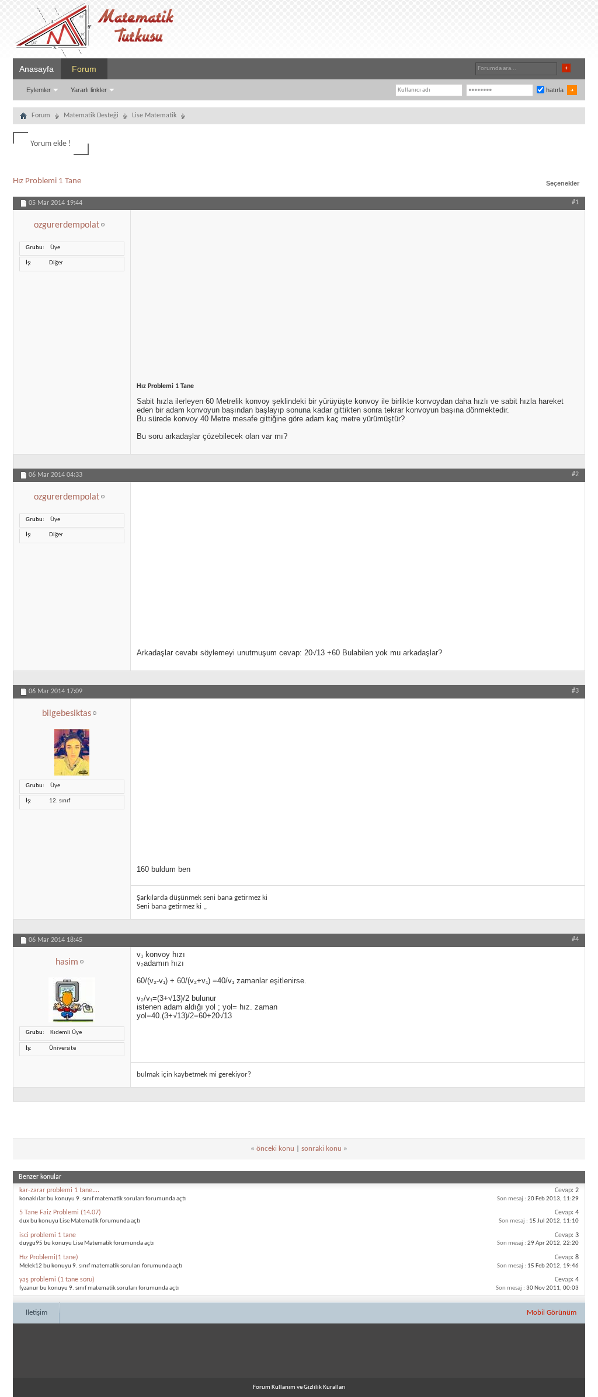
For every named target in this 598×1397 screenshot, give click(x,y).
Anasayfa (36, 69)
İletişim (36, 1312)
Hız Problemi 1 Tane (47, 181)
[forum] (23, 117)
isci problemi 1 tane (47, 1235)
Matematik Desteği (91, 115)
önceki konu (275, 1148)
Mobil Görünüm (551, 1312)
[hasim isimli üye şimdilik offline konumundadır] (71, 1021)
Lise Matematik (154, 115)
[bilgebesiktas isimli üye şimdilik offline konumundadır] (71, 774)
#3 (575, 690)
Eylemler (38, 89)
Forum (84, 69)
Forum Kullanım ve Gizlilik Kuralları (299, 1387)
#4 (575, 939)
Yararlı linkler (89, 89)
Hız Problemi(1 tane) (48, 1257)
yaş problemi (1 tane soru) (57, 1279)
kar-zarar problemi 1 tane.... (59, 1190)
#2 (575, 474)
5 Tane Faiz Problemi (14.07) (60, 1212)
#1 (575, 202)
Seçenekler (562, 183)
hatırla (554, 89)
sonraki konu (321, 1148)
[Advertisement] (358, 291)
